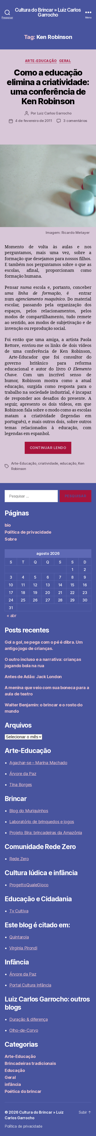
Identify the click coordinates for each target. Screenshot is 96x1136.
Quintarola (19, 937)
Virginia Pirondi (23, 948)
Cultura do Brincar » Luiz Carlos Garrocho (48, 12)
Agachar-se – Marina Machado (38, 762)
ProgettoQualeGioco (28, 884)
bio (8, 525)
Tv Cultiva (18, 910)
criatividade (48, 463)
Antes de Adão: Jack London (33, 676)
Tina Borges (20, 784)
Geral (65, 61)
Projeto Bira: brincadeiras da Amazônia (45, 832)
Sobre (11, 539)
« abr (12, 615)
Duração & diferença (28, 1019)
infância (13, 1084)
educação (68, 463)
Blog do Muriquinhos (28, 810)
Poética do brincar (23, 1091)
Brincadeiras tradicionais (30, 1063)
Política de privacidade (28, 532)
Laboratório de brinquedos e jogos (41, 821)
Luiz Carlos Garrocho (54, 113)
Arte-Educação (41, 61)
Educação (15, 1070)
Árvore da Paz (22, 773)
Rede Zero (19, 858)
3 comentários (75, 120)
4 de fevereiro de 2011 (33, 120)
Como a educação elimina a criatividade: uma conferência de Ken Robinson (48, 86)
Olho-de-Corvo (23, 1030)
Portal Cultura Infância (30, 985)
